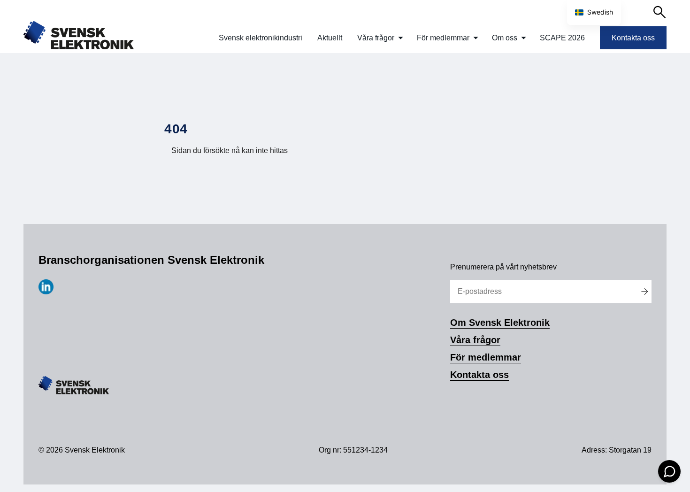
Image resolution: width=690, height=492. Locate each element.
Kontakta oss (633, 38)
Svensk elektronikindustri (260, 38)
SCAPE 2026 (562, 38)
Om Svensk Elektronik (500, 322)
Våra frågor (375, 38)
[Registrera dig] (644, 291)
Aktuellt (329, 38)
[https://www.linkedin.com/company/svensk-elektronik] (46, 292)
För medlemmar (443, 38)
